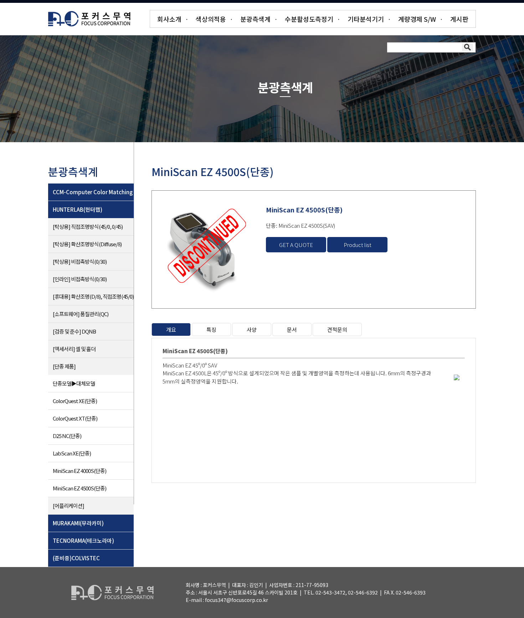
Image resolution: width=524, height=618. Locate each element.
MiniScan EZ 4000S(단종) (79, 470)
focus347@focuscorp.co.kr (236, 599)
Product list (357, 244)
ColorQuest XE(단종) (75, 401)
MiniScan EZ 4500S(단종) (79, 488)
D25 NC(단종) (67, 435)
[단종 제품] (64, 366)
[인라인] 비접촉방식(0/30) (80, 279)
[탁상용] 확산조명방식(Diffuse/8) (87, 244)
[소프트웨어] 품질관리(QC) (80, 314)
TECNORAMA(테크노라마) (83, 540)
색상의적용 (211, 19)
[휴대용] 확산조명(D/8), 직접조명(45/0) (93, 296)
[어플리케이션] (68, 505)
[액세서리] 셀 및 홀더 (74, 348)
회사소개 (169, 19)
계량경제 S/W (417, 19)
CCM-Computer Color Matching (93, 192)
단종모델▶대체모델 (74, 383)
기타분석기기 (366, 19)
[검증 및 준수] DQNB (74, 331)
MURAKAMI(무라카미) (78, 523)
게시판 (459, 19)
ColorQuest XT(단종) (75, 418)
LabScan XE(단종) (72, 453)
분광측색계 (255, 19)
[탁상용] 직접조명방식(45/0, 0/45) (88, 226)
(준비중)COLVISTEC (76, 558)
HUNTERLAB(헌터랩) (77, 209)
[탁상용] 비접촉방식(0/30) (80, 261)
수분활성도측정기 (309, 19)
